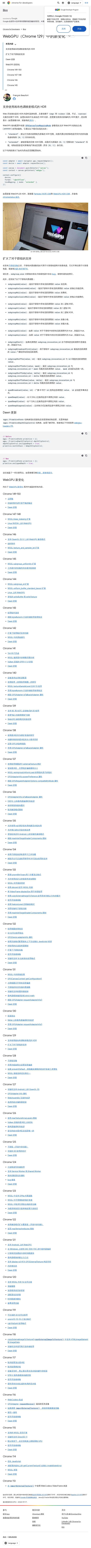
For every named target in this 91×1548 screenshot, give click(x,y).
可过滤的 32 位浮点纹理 (18, 1315)
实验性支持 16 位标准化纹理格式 (21, 958)
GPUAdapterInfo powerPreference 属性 (25, 777)
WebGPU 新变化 (16, 487)
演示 (31, 120)
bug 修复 (11, 1180)
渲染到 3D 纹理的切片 (17, 1151)
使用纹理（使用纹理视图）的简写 (22, 682)
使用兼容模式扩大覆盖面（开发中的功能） (26, 1224)
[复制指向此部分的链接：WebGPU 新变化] (26, 480)
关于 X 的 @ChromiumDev (71, 1514)
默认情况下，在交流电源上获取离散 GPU (25, 1441)
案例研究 (35, 1518)
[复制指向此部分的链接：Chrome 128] (18, 1055)
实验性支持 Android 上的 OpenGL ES (23, 1089)
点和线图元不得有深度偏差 (19, 983)
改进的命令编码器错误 (17, 1102)
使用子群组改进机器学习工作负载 (22, 854)
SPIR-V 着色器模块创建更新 (19, 1375)
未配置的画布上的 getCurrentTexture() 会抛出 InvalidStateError (35, 1466)
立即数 (10, 499)
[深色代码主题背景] (82, 158)
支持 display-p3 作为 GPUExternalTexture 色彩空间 (29, 1262)
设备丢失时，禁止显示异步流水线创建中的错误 (27, 1371)
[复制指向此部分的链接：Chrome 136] (18, 792)
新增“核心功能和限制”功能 (19, 715)
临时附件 (11, 543)
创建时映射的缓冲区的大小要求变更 (23, 739)
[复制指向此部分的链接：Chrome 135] (18, 821)
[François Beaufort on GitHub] (14, 99)
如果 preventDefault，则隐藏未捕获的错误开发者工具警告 (32, 1069)
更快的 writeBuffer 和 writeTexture (22, 597)
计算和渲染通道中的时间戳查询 (21, 1253)
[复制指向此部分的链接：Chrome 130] (18, 1011)
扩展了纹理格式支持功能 (18, 633)
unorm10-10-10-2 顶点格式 (19, 1319)
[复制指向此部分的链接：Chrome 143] (18, 608)
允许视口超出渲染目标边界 (19, 830)
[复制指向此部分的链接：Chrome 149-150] (23, 494)
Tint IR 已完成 (13, 653)
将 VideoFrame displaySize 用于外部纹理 (25, 891)
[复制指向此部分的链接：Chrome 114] (18, 1456)
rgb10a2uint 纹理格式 (17, 1323)
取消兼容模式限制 (15, 810)
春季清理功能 (13, 1303)
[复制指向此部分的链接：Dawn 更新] (19, 412)
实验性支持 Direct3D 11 (17, 1437)
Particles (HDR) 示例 (42, 194)
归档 (34, 1521)
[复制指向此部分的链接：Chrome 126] (18, 1113)
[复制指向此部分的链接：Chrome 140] (18, 673)
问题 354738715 (21, 269)
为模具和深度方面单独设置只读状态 (23, 1208)
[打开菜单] (3, 3)
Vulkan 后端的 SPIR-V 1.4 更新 (20, 662)
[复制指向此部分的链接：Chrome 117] (18, 1357)
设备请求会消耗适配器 (17, 678)
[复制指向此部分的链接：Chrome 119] (18, 1310)
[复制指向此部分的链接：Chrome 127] (18, 1084)
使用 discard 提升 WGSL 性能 (20, 887)
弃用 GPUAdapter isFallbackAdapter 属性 (25, 748)
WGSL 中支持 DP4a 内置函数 (20, 1196)
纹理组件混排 (13, 613)
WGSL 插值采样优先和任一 (19, 1073)
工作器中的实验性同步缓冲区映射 (22, 568)
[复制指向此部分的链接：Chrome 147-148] (23, 514)
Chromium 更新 (38, 1514)
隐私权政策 (12, 1537)
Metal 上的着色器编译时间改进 (21, 1020)
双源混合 (11, 1016)
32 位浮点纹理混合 (15, 933)
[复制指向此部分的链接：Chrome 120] (18, 1277)
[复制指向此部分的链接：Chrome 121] (18, 1240)
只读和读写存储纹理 (16, 1167)
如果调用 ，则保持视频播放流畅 (33, 1408)
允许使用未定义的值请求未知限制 (22, 879)
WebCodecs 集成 (15, 1400)
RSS (63, 1527)
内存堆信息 (12, 1266)
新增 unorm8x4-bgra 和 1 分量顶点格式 (24, 875)
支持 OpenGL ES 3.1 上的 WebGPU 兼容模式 (26, 539)
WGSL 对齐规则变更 (16, 883)
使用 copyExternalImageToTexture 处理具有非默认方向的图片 (34, 896)
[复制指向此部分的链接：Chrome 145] (18, 559)
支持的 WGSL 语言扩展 (17, 1433)
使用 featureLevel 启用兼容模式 (21, 904)
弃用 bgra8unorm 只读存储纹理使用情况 (25, 690)
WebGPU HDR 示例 (61, 194)
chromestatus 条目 (11, 197)
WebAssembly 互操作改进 (19, 1098)
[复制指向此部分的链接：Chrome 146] (18, 534)
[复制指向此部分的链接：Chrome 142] (18, 628)
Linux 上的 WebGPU (16, 592)
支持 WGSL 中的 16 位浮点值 (20, 1282)
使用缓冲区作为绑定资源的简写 (21, 735)
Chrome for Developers (11, 29)
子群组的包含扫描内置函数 (19, 987)
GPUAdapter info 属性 (17, 1094)
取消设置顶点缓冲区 (16, 1362)
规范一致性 (12, 1412)
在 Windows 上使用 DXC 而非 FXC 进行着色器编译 (29, 1249)
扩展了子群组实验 (15, 950)
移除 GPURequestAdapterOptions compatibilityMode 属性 (33, 781)
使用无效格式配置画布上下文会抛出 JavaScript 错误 (30, 941)
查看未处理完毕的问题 (11, 1518)
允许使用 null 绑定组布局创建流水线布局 (25, 826)
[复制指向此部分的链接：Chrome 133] (18, 869)
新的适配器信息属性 (16, 1175)
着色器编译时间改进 (16, 1126)
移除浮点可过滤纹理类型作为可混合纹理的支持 (27, 859)
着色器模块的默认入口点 (18, 1257)
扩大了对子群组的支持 (17, 1045)
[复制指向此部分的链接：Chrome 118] (18, 1334)
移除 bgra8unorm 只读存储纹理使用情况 (25, 617)
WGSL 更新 (12, 1470)
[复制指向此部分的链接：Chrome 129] (18, 1035)
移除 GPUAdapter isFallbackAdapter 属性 (25, 695)
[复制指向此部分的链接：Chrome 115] (18, 1428)
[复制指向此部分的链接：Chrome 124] (18, 1162)
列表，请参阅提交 (44, 473)
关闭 (64, 29)
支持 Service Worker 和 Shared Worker (24, 1171)
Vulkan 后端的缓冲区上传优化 (20, 1122)
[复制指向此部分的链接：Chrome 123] (18, 1191)
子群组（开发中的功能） (18, 1147)
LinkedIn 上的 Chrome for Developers (71, 1522)
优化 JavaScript (14, 1461)
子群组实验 (13, 265)
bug (54, 274)
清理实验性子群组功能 (17, 908)
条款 (4, 1537)
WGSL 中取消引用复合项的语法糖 (22, 1204)
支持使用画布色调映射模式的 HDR (22, 1040)
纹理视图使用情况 (15, 929)
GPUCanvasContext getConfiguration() (25, 979)
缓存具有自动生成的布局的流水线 (22, 1384)
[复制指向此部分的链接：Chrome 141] (18, 648)
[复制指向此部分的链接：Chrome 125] (18, 1142)
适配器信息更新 (14, 1295)
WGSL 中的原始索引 (16, 637)
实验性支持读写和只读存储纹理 (21, 1346)
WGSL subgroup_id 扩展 (18, 584)
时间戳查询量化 (14, 1299)
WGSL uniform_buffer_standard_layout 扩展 (27, 588)
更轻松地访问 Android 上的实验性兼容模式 (26, 834)
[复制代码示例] (86, 158)
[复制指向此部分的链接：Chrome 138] (18, 730)
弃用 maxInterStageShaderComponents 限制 (27, 913)
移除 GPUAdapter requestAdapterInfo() (25, 1000)
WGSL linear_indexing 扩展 (19, 519)
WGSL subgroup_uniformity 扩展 (22, 564)
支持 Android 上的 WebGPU (20, 1245)
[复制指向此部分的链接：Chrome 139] (18, 706)
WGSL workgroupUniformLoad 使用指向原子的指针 (30, 772)
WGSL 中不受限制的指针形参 (20, 1200)
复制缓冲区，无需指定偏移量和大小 (23, 768)
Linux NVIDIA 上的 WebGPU (19, 523)
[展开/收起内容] (15, 44)
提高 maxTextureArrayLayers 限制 (22, 1118)
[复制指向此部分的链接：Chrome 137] (18, 759)
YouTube (65, 1518)
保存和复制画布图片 (16, 805)
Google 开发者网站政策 (28, 1497)
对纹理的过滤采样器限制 (18, 946)
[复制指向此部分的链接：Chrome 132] (18, 924)
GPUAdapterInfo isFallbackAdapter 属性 (25, 797)
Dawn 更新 (12, 507)
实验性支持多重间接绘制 (18, 991)
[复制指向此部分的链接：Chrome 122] (18, 1219)
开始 (79, 29)
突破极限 (11, 1286)
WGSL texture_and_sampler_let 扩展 (23, 548)
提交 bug (6, 1514)
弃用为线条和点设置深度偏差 (20, 1065)
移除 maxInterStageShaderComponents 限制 (27, 838)
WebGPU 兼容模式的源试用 (19, 719)
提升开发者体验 (14, 900)
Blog (5, 10)
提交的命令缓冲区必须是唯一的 (21, 1131)
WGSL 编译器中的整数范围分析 (21, 657)
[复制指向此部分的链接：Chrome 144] (18, 579)
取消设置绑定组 (14, 1367)
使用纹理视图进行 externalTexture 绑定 (24, 764)
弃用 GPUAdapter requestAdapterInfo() (25, 1024)
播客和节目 (36, 1525)
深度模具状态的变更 (16, 1290)
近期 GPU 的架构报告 (17, 744)
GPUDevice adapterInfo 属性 (20, 937)
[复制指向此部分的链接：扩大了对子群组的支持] (33, 258)
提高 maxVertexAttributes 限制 (21, 1229)
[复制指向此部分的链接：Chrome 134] (18, 849)
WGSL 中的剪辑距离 (16, 974)
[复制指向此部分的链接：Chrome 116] (18, 1395)
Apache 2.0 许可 (77, 1495)
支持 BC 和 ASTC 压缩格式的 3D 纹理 (23, 711)
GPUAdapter (21, 1404)
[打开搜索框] (58, 2)
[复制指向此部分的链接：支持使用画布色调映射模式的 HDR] (48, 107)
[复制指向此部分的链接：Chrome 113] (18, 1481)
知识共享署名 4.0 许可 (40, 1495)
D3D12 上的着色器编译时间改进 (21, 801)
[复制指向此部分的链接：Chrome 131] (18, 969)
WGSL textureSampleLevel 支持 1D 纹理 (25, 686)
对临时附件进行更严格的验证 (20, 503)
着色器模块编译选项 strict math (21, 996)
